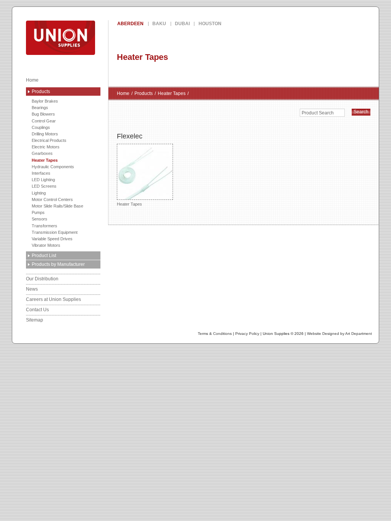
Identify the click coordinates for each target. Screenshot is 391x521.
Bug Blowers (43, 114)
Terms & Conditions (215, 333)
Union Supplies (88, 38)
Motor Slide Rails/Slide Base (57, 206)
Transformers (44, 226)
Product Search (318, 113)
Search (361, 111)
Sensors (39, 219)
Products (41, 91)
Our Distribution (42, 278)
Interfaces (41, 173)
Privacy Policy (247, 333)
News (32, 289)
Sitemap (34, 320)
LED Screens (44, 186)
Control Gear (44, 121)
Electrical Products (49, 140)
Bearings (40, 107)
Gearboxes (42, 153)
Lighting (39, 193)
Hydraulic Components (53, 166)
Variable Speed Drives (52, 238)
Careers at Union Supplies (53, 299)
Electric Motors (46, 147)
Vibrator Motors (46, 245)
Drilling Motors (45, 134)
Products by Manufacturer (58, 264)
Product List (44, 255)
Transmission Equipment (55, 232)
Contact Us (37, 309)
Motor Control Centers (52, 199)
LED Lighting (43, 179)
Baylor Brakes (45, 101)
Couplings (41, 127)
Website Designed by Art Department (339, 333)
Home (32, 80)
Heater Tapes (45, 160)
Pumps (38, 212)
